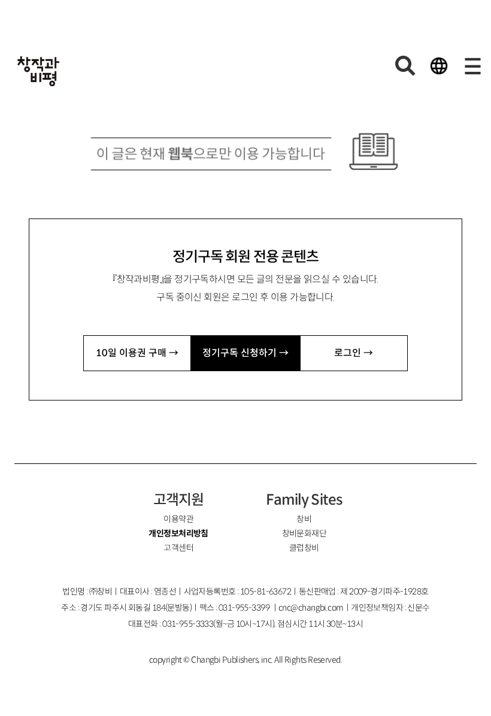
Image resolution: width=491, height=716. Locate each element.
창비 (303, 519)
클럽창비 (304, 547)
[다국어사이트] (439, 65)
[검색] (405, 65)
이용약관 (178, 519)
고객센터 (178, 547)
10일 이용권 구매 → (137, 353)
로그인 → (353, 353)
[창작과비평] (38, 71)
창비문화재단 (304, 533)
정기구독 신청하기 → (245, 353)
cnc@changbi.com (311, 607)
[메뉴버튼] (472, 65)
